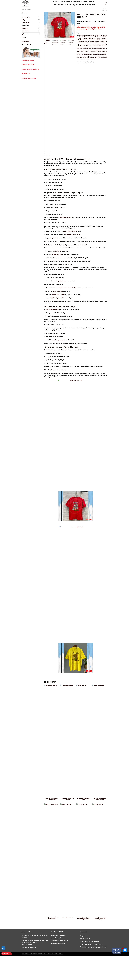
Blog (23, 953)
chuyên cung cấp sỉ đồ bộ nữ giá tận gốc (89, 941)
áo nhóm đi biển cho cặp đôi (94, 35)
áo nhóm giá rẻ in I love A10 (67, 917)
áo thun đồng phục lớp (71, 5)
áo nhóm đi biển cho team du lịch (96, 45)
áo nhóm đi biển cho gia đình (96, 36)
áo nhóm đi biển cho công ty (86, 36)
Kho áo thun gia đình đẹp (57, 953)
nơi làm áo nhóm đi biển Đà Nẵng (92, 50)
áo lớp (23, 20)
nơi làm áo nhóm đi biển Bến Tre (89, 47)
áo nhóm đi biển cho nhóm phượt (93, 41)
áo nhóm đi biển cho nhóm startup (89, 42)
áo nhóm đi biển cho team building (83, 45)
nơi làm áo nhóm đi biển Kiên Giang (92, 53)
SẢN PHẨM (62, 2)
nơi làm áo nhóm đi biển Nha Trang (88, 54)
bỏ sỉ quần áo (91, 5)
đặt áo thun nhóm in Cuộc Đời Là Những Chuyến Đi (52, 799)
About (49, 953)
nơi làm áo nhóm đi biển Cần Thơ (98, 48)
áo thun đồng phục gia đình (74, 2)
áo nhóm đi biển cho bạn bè (84, 35)
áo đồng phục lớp (26, 17)
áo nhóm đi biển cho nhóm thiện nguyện (99, 44)
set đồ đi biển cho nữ (85, 939)
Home (23, 9)
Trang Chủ (56, 2)
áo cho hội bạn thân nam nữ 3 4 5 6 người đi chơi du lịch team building (99, 918)
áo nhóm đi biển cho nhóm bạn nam (99, 38)
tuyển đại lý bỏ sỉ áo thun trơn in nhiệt (38, 953)
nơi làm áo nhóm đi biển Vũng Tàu (88, 59)
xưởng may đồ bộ (59, 5)
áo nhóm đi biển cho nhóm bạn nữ (83, 39)
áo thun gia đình (26, 22)
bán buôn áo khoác (88, 2)
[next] (72, 25)
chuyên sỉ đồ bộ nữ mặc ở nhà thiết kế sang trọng (91, 944)
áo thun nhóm (28, 9)
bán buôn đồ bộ (25, 31)
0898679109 (5, 954)
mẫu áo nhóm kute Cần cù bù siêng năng (68, 799)
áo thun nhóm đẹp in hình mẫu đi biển (83, 799)
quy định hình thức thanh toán (58, 935)
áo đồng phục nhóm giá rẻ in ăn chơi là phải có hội (51, 917)
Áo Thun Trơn (82, 5)
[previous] (46, 25)
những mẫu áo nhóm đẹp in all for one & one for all (100, 799)
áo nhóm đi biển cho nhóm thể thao (85, 44)
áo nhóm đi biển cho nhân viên (87, 38)
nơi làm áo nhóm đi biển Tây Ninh (94, 57)
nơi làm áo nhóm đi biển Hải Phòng (98, 51)
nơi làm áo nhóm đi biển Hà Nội (86, 51)
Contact (26, 953)
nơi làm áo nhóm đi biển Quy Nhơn (99, 56)
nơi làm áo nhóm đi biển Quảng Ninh (85, 56)
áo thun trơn (25, 28)
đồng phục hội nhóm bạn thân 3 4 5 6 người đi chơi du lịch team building (83, 918)
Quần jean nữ (25, 34)
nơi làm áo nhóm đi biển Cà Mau (85, 48)
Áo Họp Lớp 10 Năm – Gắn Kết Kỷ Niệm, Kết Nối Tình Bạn (93, 947)
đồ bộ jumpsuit (83, 936)
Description (46, 155)
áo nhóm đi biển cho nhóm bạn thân (96, 39)
